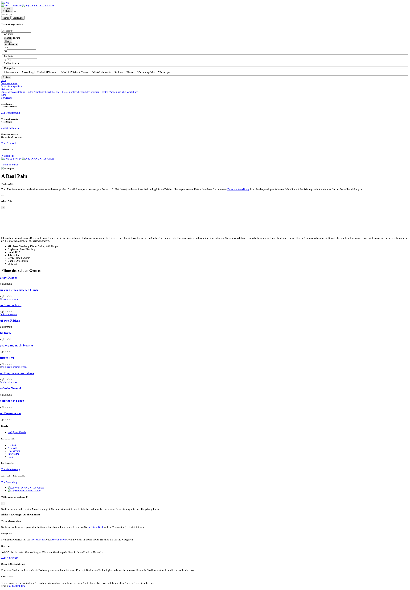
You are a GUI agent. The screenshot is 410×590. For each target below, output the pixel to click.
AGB (10, 456)
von (6, 47)
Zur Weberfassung (10, 112)
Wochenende (11, 44)
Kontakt (12, 445)
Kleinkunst (52, 72)
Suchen (6, 77)
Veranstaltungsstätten (11, 86)
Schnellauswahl (12, 37)
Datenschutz (14, 451)
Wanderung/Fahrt (146, 72)
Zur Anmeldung (9, 482)
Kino (3, 94)
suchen (6, 18)
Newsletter (6, 97)
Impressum (13, 453)
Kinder (40, 72)
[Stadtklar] (5, 2)
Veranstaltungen (9, 83)
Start (3, 80)
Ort (5, 60)
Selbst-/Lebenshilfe (101, 72)
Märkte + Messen (80, 72)
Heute (8, 41)
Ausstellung (28, 72)
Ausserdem (12, 72)
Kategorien (6, 89)
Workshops (164, 72)
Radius (7, 63)
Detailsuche (17, 18)
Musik (64, 72)
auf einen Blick (95, 527)
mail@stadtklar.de (17, 432)
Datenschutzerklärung (238, 189)
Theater (130, 72)
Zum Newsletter (9, 143)
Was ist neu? (7, 155)
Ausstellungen (58, 539)
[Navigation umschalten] (15, 11)
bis (5, 51)
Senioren (118, 72)
